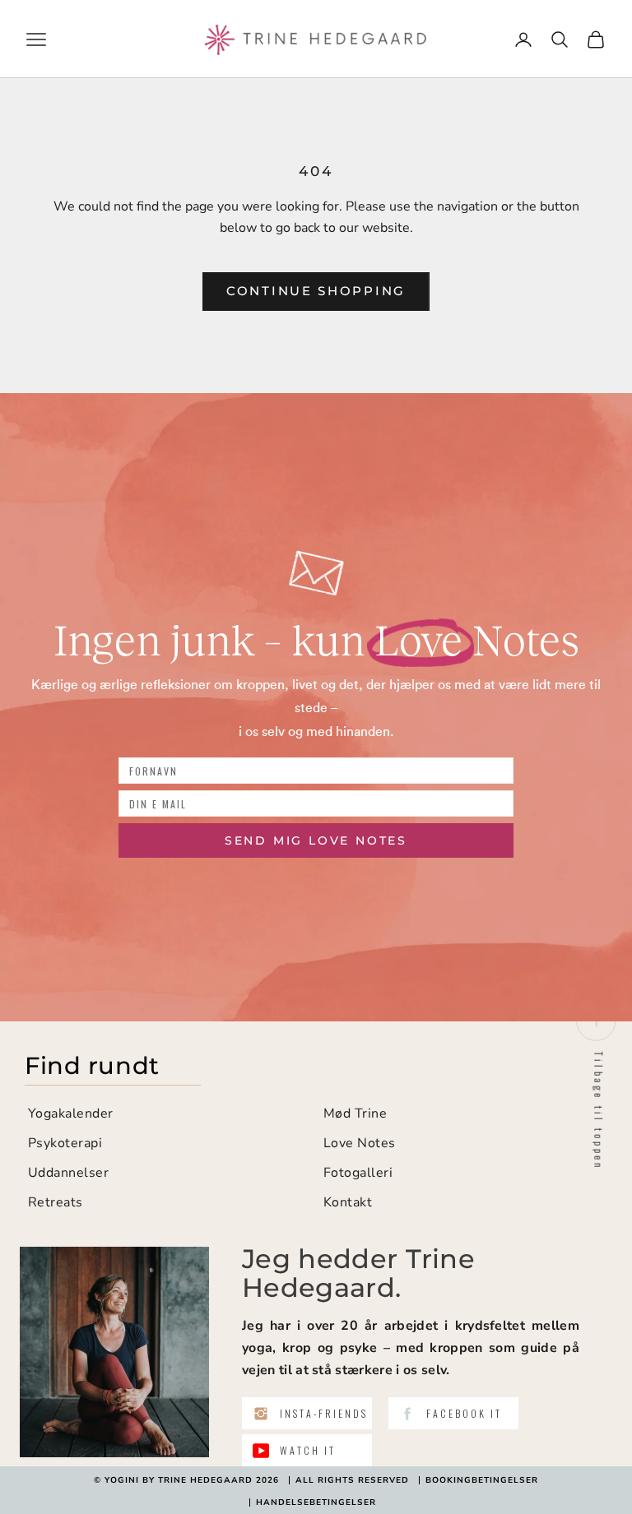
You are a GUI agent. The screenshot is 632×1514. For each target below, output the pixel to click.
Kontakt (347, 1202)
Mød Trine (355, 1113)
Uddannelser (68, 1173)
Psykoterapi (65, 1143)
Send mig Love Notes (316, 840)
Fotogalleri (358, 1173)
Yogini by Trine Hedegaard (179, 1480)
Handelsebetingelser (316, 1502)
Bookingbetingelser (481, 1480)
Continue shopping (316, 291)
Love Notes (359, 1143)
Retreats (55, 1202)
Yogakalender (71, 1113)
